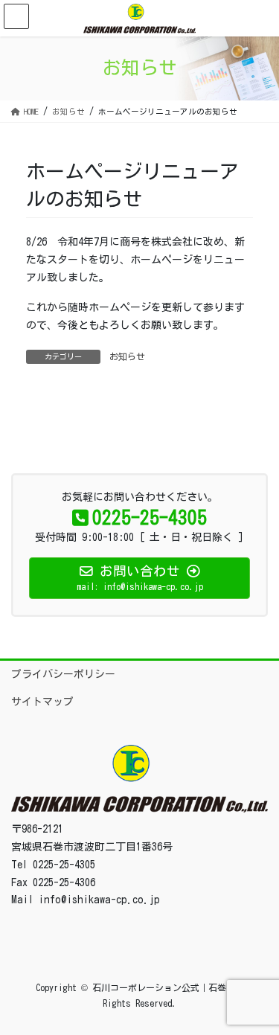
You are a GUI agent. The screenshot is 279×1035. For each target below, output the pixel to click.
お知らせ (127, 356)
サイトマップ (42, 701)
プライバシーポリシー (63, 674)
